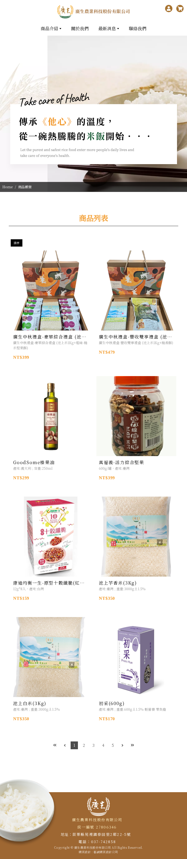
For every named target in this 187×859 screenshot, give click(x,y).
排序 (16, 243)
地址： (66, 834)
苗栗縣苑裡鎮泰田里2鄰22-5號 (101, 834)
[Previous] (64, 745)
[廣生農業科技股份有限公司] (93, 12)
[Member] (168, 8)
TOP (181, 741)
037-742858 (103, 841)
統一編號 (85, 826)
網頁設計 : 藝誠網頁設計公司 (98, 852)
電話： (84, 841)
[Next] (122, 745)
